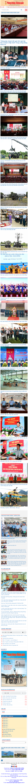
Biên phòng (5, 732)
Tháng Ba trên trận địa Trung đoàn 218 (10, 645)
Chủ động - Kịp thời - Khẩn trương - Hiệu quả (10, 507)
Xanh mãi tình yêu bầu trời (8, 638)
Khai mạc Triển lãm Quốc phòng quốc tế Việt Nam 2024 (12, 603)
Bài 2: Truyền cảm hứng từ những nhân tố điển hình (13, 641)
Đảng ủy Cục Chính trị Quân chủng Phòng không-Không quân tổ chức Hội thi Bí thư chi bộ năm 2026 (17, 542)
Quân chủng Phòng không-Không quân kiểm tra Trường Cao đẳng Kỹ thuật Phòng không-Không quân (13, 538)
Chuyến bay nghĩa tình (11, 545)
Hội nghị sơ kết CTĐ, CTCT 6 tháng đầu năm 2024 (10, 461)
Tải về (26, 696)
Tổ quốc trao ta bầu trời (7, 701)
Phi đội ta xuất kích (6, 703)
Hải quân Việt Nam (7, 734)
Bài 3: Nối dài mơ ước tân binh (9, 643)
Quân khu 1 (5, 718)
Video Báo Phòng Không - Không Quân (10, 515)
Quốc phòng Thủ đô (7, 736)
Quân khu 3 (5, 721)
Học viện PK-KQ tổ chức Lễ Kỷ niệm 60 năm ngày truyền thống (13, 321)
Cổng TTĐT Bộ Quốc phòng (9, 729)
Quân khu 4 (5, 723)
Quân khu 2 (5, 720)
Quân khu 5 (5, 725)
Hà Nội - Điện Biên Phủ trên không (9, 696)
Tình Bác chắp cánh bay (7, 704)
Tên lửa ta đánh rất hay (7, 699)
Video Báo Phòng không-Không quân (10, 12)
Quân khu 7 (5, 726)
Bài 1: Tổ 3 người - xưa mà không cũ (10, 640)
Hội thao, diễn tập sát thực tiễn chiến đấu (9, 414)
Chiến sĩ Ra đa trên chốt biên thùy (9, 697)
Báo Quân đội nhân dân (8, 731)
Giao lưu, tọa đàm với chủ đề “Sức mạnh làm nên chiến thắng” (13, 274)
